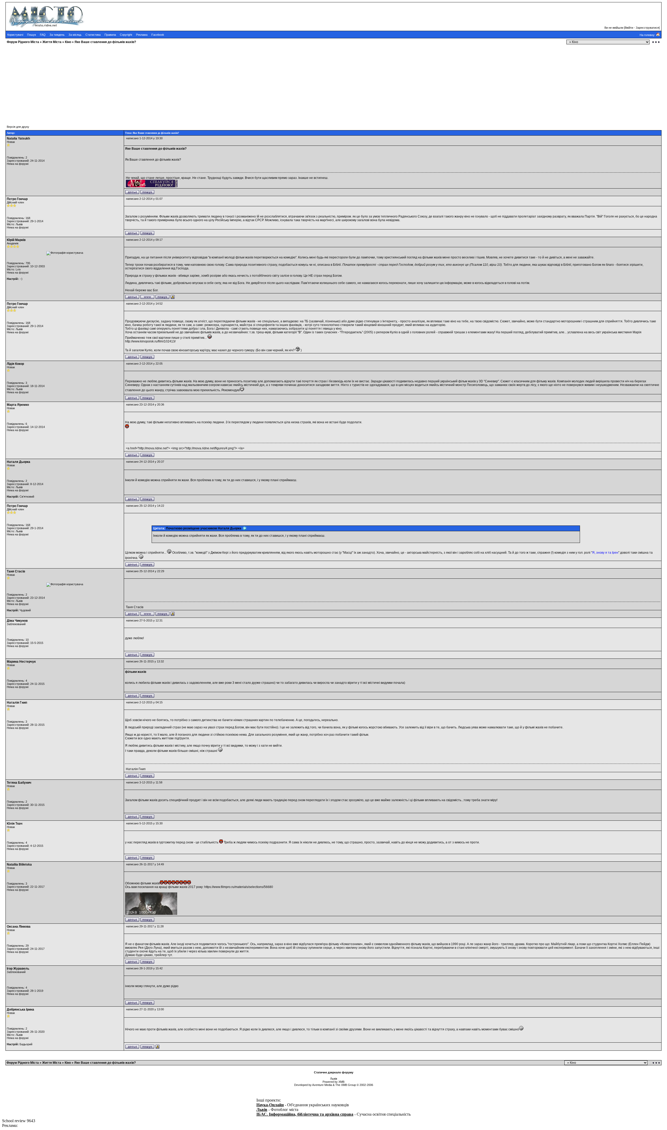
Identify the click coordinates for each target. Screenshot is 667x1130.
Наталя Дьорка (18, 462)
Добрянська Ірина (20, 1009)
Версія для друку (18, 126)
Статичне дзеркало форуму (333, 1072)
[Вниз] (656, 42)
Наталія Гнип (17, 702)
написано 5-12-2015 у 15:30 (144, 823)
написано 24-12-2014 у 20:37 (145, 461)
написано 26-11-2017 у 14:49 (145, 864)
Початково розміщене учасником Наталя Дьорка (204, 528)
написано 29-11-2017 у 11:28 (145, 926)
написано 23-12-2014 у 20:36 (145, 404)
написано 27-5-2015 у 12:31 (144, 620)
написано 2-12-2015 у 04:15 (144, 702)
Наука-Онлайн (270, 1105)
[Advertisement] (158, 82)
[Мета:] (172, 298)
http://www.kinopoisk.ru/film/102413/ (150, 341)
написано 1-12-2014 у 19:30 (144, 138)
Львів (261, 1109)
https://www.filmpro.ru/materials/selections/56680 (238, 887)
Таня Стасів (16, 571)
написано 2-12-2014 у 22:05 (144, 363)
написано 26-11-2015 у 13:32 (145, 661)
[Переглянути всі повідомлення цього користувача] (147, 193)
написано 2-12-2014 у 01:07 (144, 198)
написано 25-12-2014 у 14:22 (145, 505)
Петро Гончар (17, 199)
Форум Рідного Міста (23, 42)
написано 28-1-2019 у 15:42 (144, 968)
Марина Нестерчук (21, 661)
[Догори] (656, 1063)
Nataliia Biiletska (19, 864)
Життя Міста (51, 42)
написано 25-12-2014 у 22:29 (145, 571)
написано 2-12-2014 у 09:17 (144, 239)
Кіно (68, 42)
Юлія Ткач (14, 823)
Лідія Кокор (15, 364)
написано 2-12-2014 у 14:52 (144, 303)
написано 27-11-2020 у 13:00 (145, 1009)
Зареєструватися (647, 27)
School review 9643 (18, 1121)
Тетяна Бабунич (19, 782)
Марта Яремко (18, 405)
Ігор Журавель (18, 968)
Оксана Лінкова (18, 926)
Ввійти (629, 27)
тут (170, 955)
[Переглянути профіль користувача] (132, 193)
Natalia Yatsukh (18, 138)
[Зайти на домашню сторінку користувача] (147, 298)
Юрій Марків (16, 240)
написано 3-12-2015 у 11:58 (144, 782)
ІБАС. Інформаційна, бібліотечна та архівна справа (304, 1114)
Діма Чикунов (17, 621)
